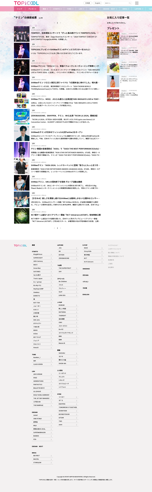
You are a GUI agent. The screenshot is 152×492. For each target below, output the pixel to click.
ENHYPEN (62, 404)
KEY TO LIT (37, 337)
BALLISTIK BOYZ (39, 388)
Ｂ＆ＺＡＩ (37, 344)
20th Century (38, 261)
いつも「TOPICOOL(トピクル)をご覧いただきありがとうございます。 (57, 53)
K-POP (85, 245)
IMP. (34, 361)
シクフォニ (62, 387)
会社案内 (111, 267)
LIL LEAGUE (37, 391)
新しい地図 (62, 309)
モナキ (61, 356)
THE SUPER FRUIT (65, 268)
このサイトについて (114, 249)
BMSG (125, 9)
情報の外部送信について (116, 256)
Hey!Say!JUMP (38, 289)
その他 (85, 288)
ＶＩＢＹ (62, 397)
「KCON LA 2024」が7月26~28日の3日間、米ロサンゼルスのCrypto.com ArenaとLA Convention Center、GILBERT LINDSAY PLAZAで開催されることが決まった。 (63, 120)
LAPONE (138, 9)
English (97, 3)
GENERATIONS (38, 381)
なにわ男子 (37, 275)
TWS (60, 421)
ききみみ (85, 275)
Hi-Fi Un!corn (88, 262)
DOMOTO (36, 296)
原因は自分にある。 (39, 429)
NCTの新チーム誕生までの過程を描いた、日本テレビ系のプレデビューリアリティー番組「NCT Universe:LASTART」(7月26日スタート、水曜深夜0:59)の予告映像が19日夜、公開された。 (65, 221)
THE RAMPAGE (38, 405)
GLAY (60, 292)
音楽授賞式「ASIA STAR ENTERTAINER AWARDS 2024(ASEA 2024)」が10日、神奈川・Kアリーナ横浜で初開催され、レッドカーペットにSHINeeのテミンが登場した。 (65, 170)
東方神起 (87, 255)
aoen (60, 424)
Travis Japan (37, 278)
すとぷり (62, 377)
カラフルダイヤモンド (66, 333)
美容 (44, 9)
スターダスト (63, 326)
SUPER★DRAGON (39, 432)
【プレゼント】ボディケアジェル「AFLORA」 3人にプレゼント (129, 80)
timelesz (36, 292)
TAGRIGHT (62, 315)
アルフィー (62, 288)
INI (60, 251)
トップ (19, 9)
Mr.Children (63, 281)
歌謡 (58, 350)
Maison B (62, 343)
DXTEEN (61, 255)
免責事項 (111, 260)
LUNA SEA (62, 295)
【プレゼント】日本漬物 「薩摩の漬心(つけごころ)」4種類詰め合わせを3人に (129, 52)
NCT (85, 258)
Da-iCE (61, 329)
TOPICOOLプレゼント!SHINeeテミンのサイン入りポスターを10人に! (60, 49)
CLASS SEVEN (38, 364)
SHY (60, 271)
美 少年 (35, 316)
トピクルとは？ (113, 245)
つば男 (59, 265)
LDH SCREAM (37, 374)
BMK (60, 336)
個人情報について (114, 253)
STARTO (56, 9)
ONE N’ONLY (37, 418)
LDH (80, 9)
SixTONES (36, 271)
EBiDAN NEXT (109, 9)
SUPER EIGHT (38, 258)
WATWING (62, 312)
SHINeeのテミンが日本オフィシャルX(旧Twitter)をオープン (57, 132)
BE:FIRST (36, 455)
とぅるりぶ (62, 373)
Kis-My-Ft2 (37, 285)
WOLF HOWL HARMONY (41, 395)
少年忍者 (36, 313)
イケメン (85, 282)
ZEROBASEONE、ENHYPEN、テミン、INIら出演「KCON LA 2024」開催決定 (64, 115)
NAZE (86, 248)
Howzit (36, 347)
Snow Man (37, 268)
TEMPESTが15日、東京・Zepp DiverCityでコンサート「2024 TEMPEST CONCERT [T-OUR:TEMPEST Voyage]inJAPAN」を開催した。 (64, 38)
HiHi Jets (36, 320)
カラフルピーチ (64, 384)
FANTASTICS (37, 384)
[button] (13, 8)
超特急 (35, 422)
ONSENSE (86, 269)
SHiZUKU (62, 353)
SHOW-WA (62, 363)
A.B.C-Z (35, 309)
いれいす (62, 380)
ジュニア (36, 340)
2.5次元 (60, 370)
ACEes (35, 334)
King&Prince (37, 254)
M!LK (35, 425)
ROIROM (61, 305)
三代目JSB (36, 402)
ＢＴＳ (61, 400)
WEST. (35, 265)
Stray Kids (87, 251)
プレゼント (32, 9)
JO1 (60, 248)
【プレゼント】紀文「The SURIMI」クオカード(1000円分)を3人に (129, 95)
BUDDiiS (36, 436)
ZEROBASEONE (64, 258)
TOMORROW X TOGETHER (68, 407)
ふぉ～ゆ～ (37, 306)
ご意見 (110, 264)
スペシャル (60, 279)
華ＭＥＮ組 (62, 360)
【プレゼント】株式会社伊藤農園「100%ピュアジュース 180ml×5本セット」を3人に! (129, 38)
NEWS (35, 330)
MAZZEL (36, 459)
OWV (60, 322)
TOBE (69, 9)
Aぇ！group (37, 282)
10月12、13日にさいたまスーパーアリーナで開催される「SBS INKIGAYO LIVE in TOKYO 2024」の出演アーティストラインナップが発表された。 (64, 104)
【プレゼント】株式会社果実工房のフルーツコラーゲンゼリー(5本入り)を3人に (129, 66)
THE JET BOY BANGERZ (41, 398)
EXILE (35, 378)
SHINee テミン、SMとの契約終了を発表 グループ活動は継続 (56, 181)
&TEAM (61, 418)
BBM (60, 340)
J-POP (59, 302)
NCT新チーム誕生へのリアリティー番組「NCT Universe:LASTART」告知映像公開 (66, 214)
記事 (33, 28)
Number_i (36, 357)
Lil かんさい (37, 323)
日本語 (87, 3)
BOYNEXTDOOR (64, 414)
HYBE (59, 394)
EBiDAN (93, 9)
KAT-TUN (36, 303)
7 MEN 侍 (36, 327)
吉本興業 (62, 319)
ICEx (34, 439)
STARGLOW (37, 462)
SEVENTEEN (63, 411)
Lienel (35, 415)
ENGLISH (86, 294)
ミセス (61, 285)
